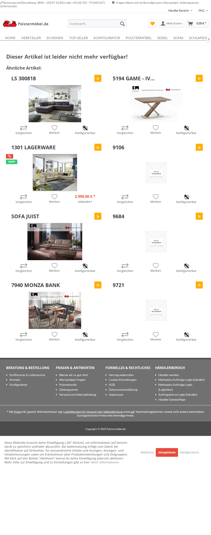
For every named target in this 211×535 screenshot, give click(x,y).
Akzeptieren (167, 452)
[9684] (156, 241)
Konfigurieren (18, 384)
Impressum (116, 394)
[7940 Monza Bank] (54, 310)
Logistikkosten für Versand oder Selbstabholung (93, 412)
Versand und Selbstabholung (77, 394)
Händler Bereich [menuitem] (179, 10)
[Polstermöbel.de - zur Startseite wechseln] (27, 24)
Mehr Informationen (105, 462)
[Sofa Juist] (54, 241)
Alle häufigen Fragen (72, 379)
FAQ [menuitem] (202, 10)
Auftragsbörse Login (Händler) (177, 394)
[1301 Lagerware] (54, 172)
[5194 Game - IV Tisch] (156, 103)
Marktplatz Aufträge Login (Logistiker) (175, 387)
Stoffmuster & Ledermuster (27, 375)
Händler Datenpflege (172, 399)
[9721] (156, 310)
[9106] (156, 172)
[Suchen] (122, 23)
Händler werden (168, 375)
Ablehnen (148, 452)
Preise (17, 412)
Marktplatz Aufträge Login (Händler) (181, 379)
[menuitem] (97, 23)
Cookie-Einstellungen (123, 379)
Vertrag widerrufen (121, 375)
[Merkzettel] (152, 23)
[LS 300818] (54, 103)
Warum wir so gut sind (73, 375)
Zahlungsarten (68, 389)
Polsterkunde (68, 384)
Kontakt (14, 379)
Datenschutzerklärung (123, 389)
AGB (112, 384)
